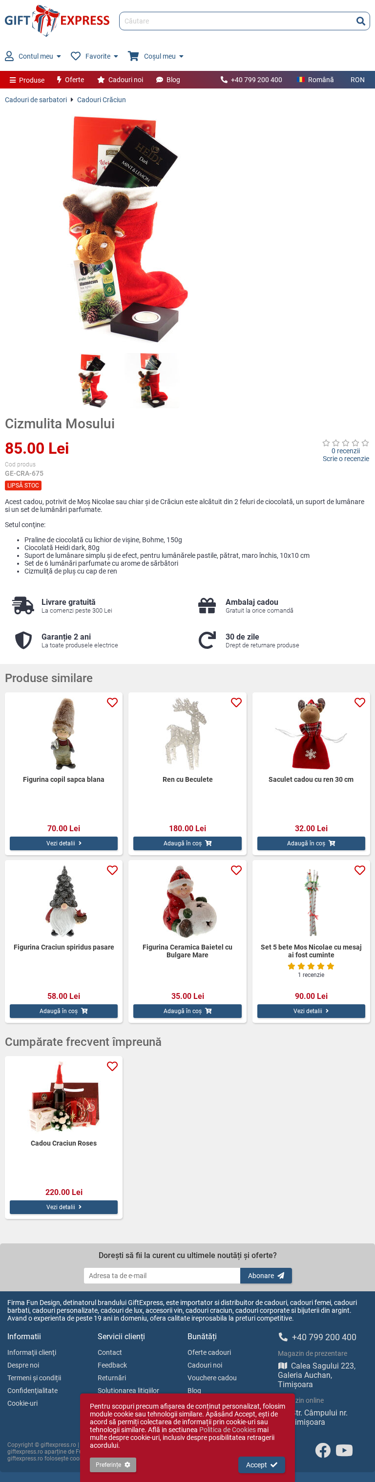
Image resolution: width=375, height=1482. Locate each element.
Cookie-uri (22, 1403)
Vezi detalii (60, 843)
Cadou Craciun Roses (64, 1143)
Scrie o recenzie (346, 459)
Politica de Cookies (227, 1430)
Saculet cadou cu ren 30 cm (311, 779)
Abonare (261, 1276)
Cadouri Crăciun (101, 100)
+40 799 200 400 (256, 80)
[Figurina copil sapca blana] (64, 734)
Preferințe (108, 1464)
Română (321, 80)
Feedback (112, 1365)
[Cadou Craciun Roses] (64, 1097)
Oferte (74, 80)
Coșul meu (160, 56)
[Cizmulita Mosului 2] (152, 380)
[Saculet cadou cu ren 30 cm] (311, 734)
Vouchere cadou (212, 1378)
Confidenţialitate (32, 1390)
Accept (256, 1465)
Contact (110, 1352)
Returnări (112, 1378)
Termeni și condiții (34, 1378)
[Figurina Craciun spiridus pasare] (64, 901)
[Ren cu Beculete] (187, 734)
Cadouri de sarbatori (36, 100)
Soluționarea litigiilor (128, 1390)
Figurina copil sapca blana (63, 779)
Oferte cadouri (209, 1352)
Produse (31, 80)
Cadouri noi (125, 80)
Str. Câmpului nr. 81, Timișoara (313, 1417)
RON (358, 80)
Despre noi (23, 1365)
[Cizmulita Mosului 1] (92, 380)
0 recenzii (346, 451)
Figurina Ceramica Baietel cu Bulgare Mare (187, 951)
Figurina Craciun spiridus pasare (64, 947)
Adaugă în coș (183, 843)
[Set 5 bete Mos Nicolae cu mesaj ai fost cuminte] (311, 901)
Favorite (97, 56)
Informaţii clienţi (31, 1352)
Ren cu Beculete (188, 779)
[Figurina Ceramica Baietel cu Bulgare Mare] (187, 901)
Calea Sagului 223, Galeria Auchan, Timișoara (316, 1375)
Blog (173, 80)
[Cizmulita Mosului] (122, 228)
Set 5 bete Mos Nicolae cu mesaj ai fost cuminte (311, 951)
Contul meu (36, 56)
